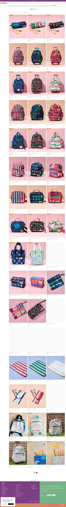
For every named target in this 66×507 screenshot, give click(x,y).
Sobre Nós (17, 486)
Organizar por (21, 12)
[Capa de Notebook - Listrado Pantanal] (37, 368)
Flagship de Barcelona (19, 495)
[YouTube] (37, 501)
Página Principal (31, 8)
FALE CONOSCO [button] (33, 485)
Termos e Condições (18, 494)
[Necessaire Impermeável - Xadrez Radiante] (37, 282)
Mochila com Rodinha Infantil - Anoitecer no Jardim (34, 96)
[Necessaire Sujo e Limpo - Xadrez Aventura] (55, 282)
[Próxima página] (39, 472)
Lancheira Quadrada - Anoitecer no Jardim (33, 238)
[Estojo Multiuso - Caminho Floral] (55, 396)
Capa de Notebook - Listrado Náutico (14, 380)
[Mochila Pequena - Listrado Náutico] (18, 169)
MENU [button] (3, 485)
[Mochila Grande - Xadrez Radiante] (55, 112)
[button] (16, 13)
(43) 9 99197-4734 (33, 488)
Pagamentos (17, 491)
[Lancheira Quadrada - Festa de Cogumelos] (55, 225)
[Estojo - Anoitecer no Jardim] (55, 26)
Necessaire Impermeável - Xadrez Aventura (14, 295)
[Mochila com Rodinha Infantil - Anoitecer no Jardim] (37, 83)
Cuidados (17, 489)
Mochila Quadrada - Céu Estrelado (13, 437)
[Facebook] (29, 501)
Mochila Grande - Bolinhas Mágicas (51, 437)
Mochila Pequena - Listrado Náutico (13, 181)
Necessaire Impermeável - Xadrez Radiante (33, 295)
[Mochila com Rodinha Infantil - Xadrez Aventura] (37, 55)
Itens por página (11, 12)
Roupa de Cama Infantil (5, 488)
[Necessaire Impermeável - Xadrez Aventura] (18, 282)
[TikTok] (35, 501)
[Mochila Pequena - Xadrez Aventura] (37, 169)
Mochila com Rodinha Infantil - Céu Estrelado (15, 96)
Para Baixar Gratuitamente (19, 492)
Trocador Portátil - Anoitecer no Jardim (33, 323)
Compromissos (18, 488)
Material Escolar (35, 8)
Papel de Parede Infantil (5, 489)
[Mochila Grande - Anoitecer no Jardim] (37, 140)
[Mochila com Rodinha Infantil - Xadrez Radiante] (55, 55)
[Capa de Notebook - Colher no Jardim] (37, 339)
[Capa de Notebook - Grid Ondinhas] (55, 368)
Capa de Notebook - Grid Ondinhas (51, 380)
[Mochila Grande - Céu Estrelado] (18, 140)
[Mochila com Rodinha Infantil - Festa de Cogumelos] (55, 83)
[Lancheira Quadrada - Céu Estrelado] (18, 225)
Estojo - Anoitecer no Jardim (50, 39)
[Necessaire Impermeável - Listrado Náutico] (55, 254)
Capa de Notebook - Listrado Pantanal (33, 380)
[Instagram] (31, 501)
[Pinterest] (33, 501)
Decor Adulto (3, 494)
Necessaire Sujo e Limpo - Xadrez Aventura (52, 295)
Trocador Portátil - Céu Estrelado (50, 323)
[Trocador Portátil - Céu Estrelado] (55, 311)
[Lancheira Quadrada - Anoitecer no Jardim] (37, 225)
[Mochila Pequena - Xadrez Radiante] (55, 169)
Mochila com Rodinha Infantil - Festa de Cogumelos (53, 96)
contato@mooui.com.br (34, 488)
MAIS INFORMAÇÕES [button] (18, 485)
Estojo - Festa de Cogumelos (31, 39)
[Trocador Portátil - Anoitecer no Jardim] (37, 311)
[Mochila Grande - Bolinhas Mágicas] (55, 424)
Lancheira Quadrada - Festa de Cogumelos (52, 238)
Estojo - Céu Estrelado (12, 39)
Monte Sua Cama (4, 487)
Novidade (3, 486)
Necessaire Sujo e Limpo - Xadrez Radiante (14, 323)
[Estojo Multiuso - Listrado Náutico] (37, 396)
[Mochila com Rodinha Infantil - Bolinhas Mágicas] (18, 453)
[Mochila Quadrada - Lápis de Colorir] (37, 424)
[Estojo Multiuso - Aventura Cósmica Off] (18, 396)
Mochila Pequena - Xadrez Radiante (51, 181)
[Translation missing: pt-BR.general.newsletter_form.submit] (63, 490)
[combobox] (32, 3)
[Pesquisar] (33, 3)
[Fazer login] (59, 3)
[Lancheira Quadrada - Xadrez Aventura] (37, 197)
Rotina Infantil (4, 492)
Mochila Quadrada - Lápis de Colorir (32, 437)
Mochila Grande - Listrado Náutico (13, 124)
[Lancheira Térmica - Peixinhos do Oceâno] (37, 254)
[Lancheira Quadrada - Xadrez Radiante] (55, 197)
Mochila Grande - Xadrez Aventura (32, 124)
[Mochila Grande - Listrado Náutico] (18, 112)
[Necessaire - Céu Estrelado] (37, 453)
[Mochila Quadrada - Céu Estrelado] (18, 424)
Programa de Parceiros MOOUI (20, 493)
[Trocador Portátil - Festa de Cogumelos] (18, 339)
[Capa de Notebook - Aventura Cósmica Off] (55, 339)
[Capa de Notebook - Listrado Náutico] (18, 368)
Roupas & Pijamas (4, 493)
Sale (2, 495)
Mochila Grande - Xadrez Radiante (50, 124)
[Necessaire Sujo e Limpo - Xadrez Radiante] (18, 311)
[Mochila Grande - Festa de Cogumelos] (55, 140)
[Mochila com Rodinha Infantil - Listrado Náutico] (18, 55)
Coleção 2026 (17, 487)
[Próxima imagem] (26, 26)
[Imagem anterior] (10, 26)
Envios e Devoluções (18, 490)
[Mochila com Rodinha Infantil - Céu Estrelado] (18, 83)
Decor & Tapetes (4, 490)
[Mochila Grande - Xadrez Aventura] (37, 112)
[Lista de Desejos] (63, 3)
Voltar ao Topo (32, 480)
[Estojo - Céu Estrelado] (18, 26)
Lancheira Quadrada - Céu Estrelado (14, 238)
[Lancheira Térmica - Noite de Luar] (18, 254)
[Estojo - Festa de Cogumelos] (37, 26)
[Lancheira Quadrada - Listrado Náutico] (18, 197)
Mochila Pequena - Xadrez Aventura (32, 181)
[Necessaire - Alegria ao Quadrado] (55, 453)
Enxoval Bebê (4, 491)
